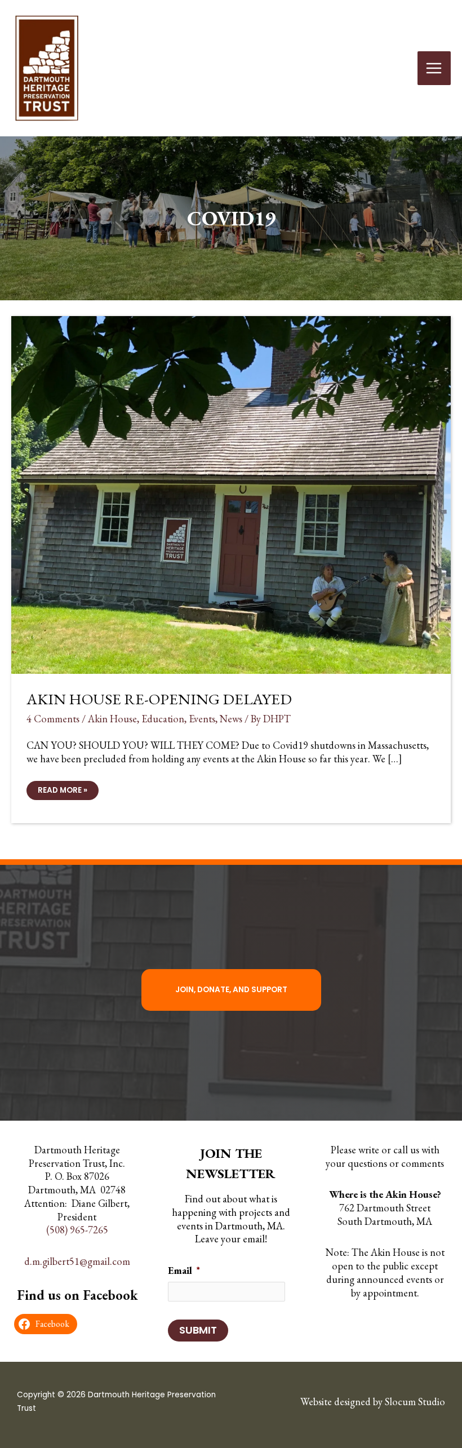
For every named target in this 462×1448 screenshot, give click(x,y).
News (231, 718)
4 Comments (52, 718)
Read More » (62, 792)
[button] (231, 990)
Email (184, 1270)
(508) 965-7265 (77, 1230)
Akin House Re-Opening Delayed (159, 699)
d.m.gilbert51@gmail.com (77, 1261)
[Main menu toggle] (434, 68)
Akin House (112, 718)
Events (202, 718)
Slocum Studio (415, 1401)
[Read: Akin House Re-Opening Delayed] (231, 493)
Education (162, 718)
